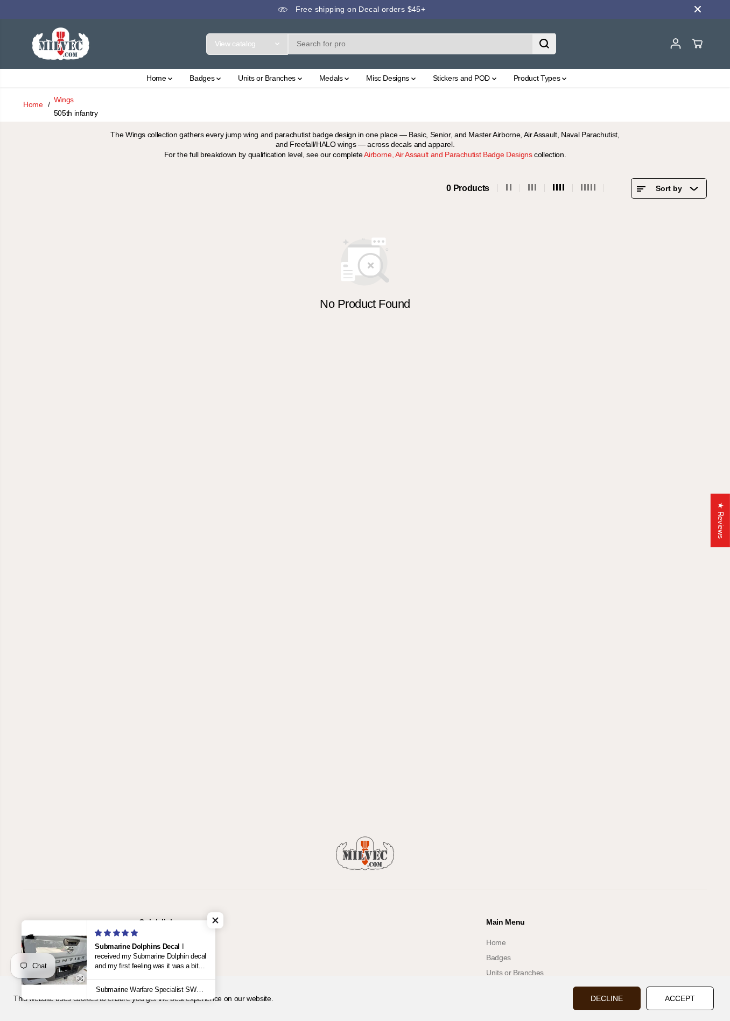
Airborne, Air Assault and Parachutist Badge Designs (448, 154)
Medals (332, 78)
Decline (607, 998)
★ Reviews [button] (721, 520)
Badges (202, 78)
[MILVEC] (61, 44)
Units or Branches (268, 78)
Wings (64, 99)
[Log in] (675, 43)
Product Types (538, 78)
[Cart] (697, 43)
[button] (215, 920)
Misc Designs (388, 78)
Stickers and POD (462, 78)
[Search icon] (544, 43)
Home (157, 78)
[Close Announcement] (698, 9)
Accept (680, 998)
